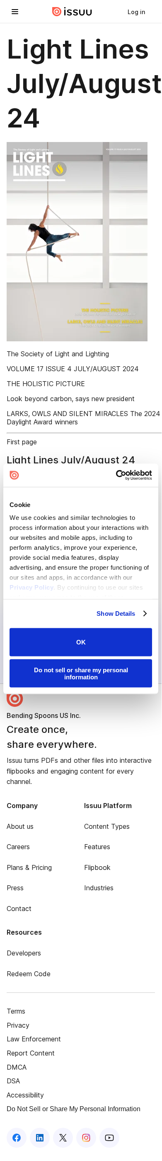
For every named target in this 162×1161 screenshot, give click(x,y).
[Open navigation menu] (15, 11)
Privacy (18, 1025)
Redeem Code (29, 974)
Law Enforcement (34, 1039)
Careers (18, 847)
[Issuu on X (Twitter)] (63, 1138)
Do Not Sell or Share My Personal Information (73, 1108)
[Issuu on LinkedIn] (40, 1138)
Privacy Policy (31, 587)
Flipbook (97, 867)
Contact (19, 908)
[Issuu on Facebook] (17, 1138)
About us (20, 826)
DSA (13, 1081)
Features (97, 847)
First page (22, 442)
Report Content (31, 1053)
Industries (99, 888)
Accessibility (25, 1095)
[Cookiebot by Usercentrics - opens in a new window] (116, 475)
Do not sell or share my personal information (81, 673)
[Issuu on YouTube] (109, 1138)
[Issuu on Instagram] (86, 1138)
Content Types (107, 826)
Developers (24, 953)
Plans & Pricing (29, 867)
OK (81, 642)
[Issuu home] (72, 11)
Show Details (116, 613)
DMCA (17, 1067)
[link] (136, 11)
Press (15, 888)
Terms (16, 1011)
